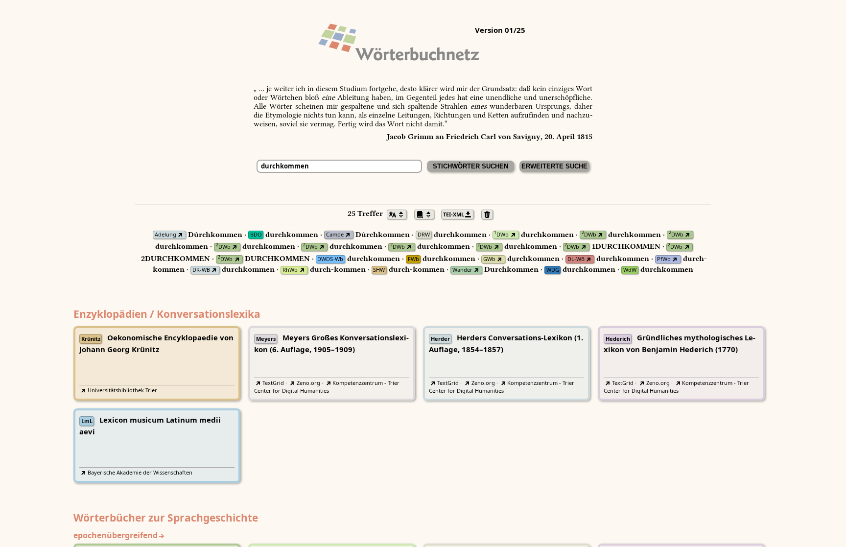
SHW (379, 270)
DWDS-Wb (330, 259)
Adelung (165, 234)
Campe (335, 234)
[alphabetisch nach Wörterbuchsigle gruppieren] (427, 213)
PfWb (664, 259)
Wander (462, 270)
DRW (424, 234)
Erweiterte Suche (554, 166)
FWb (413, 259)
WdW (629, 270)
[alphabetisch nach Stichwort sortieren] (399, 213)
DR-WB (201, 270)
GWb (489, 259)
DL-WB (576, 259)
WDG (552, 270)
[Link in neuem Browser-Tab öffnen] (180, 234)
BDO (256, 234)
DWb (501, 234)
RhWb (290, 270)
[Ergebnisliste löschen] (489, 213)
